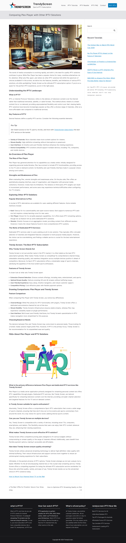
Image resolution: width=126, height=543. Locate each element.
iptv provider (111, 87)
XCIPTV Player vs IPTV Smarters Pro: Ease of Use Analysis (100, 71)
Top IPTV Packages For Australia (102, 517)
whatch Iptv (99, 95)
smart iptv (95, 92)
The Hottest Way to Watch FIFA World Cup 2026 (100, 46)
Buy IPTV (93, 87)
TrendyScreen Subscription (63, 130)
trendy (109, 92)
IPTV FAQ (94, 5)
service (89, 92)
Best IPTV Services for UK (100, 511)
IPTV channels (103, 87)
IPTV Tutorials (73, 5)
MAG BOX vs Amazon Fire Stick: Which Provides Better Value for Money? (101, 79)
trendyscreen (91, 95)
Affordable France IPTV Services (102, 520)
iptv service (90, 90)
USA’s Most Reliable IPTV (100, 514)
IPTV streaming (99, 90)
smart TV (101, 92)
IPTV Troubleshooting (110, 90)
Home (63, 5)
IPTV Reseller (84, 5)
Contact (103, 5)
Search (89, 26)
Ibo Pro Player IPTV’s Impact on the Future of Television (100, 54)
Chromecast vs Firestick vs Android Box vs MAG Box (101, 63)
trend (105, 92)
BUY (88, 87)
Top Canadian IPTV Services (101, 523)
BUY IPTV (112, 5)
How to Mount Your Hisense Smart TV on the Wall (27, 476)
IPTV (98, 87)
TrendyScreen (42, 4)
